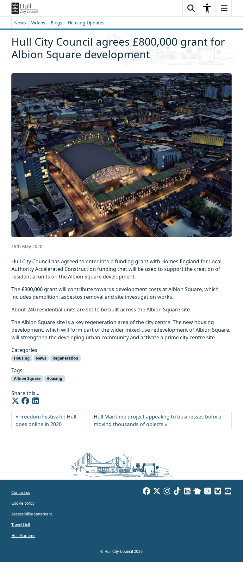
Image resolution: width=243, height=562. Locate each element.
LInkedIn (187, 492)
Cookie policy (22, 503)
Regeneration (65, 358)
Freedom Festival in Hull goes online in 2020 (46, 420)
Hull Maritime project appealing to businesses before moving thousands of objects (157, 420)
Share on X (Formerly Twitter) (15, 401)
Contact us (20, 492)
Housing (22, 358)
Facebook (146, 492)
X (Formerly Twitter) (156, 492)
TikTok (177, 492)
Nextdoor (197, 492)
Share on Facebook (25, 401)
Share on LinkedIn (35, 401)
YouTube (228, 492)
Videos (38, 23)
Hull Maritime (23, 535)
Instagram (167, 492)
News (20, 23)
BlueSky (217, 492)
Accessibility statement (31, 514)
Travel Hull (20, 524)
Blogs (56, 23)
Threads (207, 492)
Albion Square (27, 378)
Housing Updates (86, 23)
